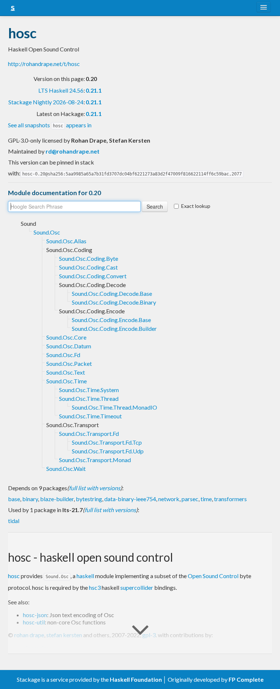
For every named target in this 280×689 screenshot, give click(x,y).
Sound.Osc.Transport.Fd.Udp (108, 451)
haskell (85, 575)
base (14, 498)
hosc (14, 575)
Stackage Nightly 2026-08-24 (45, 101)
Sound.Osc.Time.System (89, 389)
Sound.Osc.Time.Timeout (90, 416)
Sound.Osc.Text (65, 372)
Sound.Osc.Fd (63, 354)
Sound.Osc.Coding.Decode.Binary (114, 302)
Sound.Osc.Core (66, 337)
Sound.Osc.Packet (69, 363)
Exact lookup (195, 206)
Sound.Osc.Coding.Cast (88, 267)
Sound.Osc (47, 232)
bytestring (89, 498)
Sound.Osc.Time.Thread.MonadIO (114, 407)
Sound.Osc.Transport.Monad (95, 459)
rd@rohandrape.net (73, 151)
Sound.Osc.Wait (66, 468)
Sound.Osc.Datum (68, 345)
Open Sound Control (213, 575)
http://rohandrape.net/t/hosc (44, 63)
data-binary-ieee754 (130, 498)
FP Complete (246, 679)
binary (30, 498)
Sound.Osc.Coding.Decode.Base (112, 293)
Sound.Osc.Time (66, 381)
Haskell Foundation (136, 679)
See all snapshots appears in (50, 124)
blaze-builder (57, 498)
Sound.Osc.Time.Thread (88, 398)
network (168, 498)
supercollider (136, 587)
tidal (13, 520)
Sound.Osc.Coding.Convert (93, 275)
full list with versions (94, 487)
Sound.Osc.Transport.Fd (89, 433)
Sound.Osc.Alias (66, 240)
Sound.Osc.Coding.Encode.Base (111, 319)
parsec (190, 498)
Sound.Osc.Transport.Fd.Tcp (107, 442)
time (206, 498)
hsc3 (95, 587)
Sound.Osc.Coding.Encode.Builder (114, 328)
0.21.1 (94, 90)
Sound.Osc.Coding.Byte (88, 258)
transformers (230, 498)
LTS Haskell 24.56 (60, 90)
